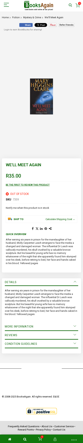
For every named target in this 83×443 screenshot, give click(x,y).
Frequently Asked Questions (23, 426)
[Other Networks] (50, 229)
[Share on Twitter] (37, 229)
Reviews (11, 335)
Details (11, 282)
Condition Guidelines (21, 343)
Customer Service (64, 426)
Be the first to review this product (28, 185)
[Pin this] (46, 229)
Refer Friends (66, 25)
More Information (19, 326)
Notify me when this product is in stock (27, 207)
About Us (47, 426)
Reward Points (26, 429)
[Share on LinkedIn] (41, 229)
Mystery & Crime (32, 17)
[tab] (41, 282)
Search (70, 5)
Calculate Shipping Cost (59, 219)
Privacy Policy (43, 429)
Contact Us (59, 429)
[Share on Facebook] (33, 229)
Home (5, 17)
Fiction (16, 17)
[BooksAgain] (38, 6)
